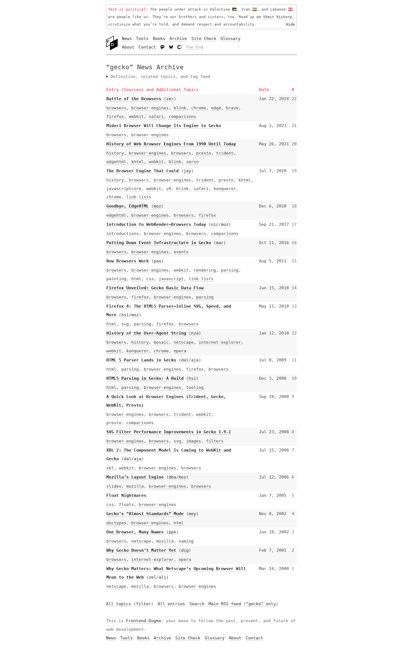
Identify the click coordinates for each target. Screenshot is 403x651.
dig (185, 550)
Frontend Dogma (143, 620)
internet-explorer (220, 342)
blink (180, 107)
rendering (205, 270)
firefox (115, 116)
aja (195, 360)
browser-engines (150, 107)
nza (195, 333)
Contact (147, 47)
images (193, 441)
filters (215, 441)
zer (170, 98)
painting (116, 278)
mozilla (135, 486)
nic (215, 224)
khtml (137, 161)
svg (125, 323)
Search (196, 603)
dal (185, 360)
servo (192, 161)
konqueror (225, 188)
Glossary (230, 38)
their (268, 16)
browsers (116, 107)
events (181, 251)
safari (156, 116)
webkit (136, 116)
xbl (110, 467)
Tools (142, 38)
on (258, 16)
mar (220, 242)
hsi (125, 314)
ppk (172, 532)
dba (172, 477)
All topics (118, 603)
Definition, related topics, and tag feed (160, 76)
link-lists (138, 196)
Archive (178, 38)
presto (203, 153)
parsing (229, 270)
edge (216, 107)
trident (224, 153)
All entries (171, 603)
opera (180, 350)
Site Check (203, 38)
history (284, 16)
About (128, 47)
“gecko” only (261, 603)
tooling (195, 387)
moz (157, 206)
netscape (184, 342)
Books (159, 38)
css (150, 278)
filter (143, 603)
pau (157, 261)
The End (194, 47)
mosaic (161, 342)
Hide (290, 24)
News (127, 38)
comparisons (182, 116)
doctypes (116, 522)
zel (152, 577)
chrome (198, 107)
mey (192, 513)
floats (126, 504)
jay (187, 170)
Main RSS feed (225, 603)
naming (186, 541)
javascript (171, 278)
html (136, 278)
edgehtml (116, 161)
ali (162, 577)
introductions (122, 233)
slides (113, 486)
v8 (168, 188)
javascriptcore (123, 188)
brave (232, 107)
